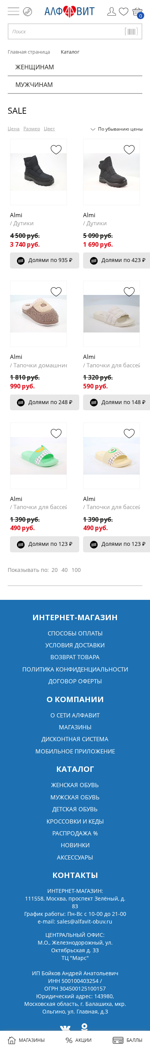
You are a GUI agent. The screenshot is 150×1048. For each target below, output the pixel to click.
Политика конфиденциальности (75, 669)
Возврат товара (75, 657)
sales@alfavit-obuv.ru (84, 921)
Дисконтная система (75, 739)
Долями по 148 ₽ (123, 402)
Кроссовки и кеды (75, 821)
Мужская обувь (75, 797)
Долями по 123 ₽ (50, 543)
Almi (16, 215)
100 (76, 569)
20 (55, 569)
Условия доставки (75, 645)
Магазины (75, 727)
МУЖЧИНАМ (34, 84)
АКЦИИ (83, 1040)
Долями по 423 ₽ (123, 260)
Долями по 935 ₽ (50, 260)
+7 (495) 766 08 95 (27, 11)
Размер (31, 128)
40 (65, 569)
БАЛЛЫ (134, 1040)
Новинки (75, 845)
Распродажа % (75, 833)
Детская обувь (75, 809)
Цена (14, 128)
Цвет (49, 128)
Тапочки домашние (40, 365)
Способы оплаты (75, 633)
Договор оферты (75, 681)
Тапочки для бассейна (118, 365)
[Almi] (38, 172)
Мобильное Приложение (75, 751)
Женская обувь (75, 785)
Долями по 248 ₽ (50, 402)
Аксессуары (75, 857)
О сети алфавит (75, 715)
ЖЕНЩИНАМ (34, 67)
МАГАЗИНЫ (32, 1040)
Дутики (23, 223)
